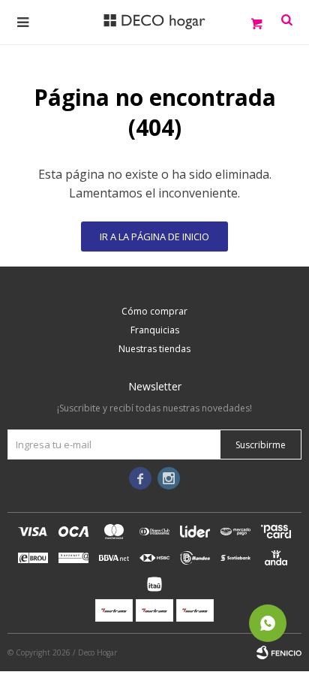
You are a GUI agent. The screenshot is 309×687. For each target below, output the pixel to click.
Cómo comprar (155, 311)
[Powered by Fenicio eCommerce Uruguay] (279, 652)
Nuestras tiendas (154, 348)
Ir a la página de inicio (154, 236)
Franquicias (154, 330)
